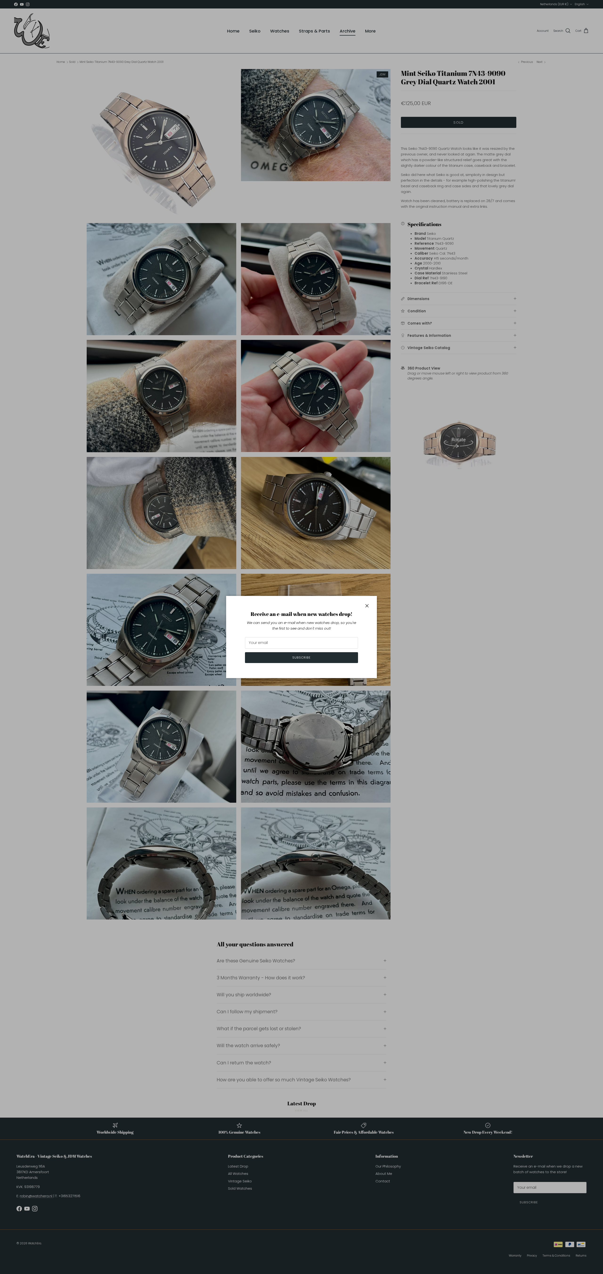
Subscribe (301, 657)
